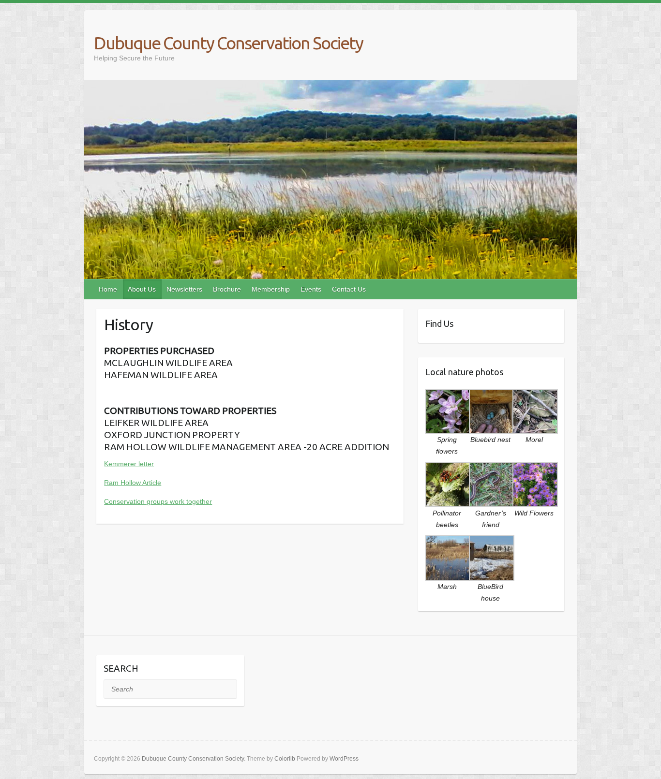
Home (108, 289)
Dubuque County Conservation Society (228, 43)
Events (310, 289)
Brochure (227, 289)
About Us (142, 289)
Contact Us (349, 289)
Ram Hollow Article (132, 482)
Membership (271, 289)
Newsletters (184, 289)
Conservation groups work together (158, 501)
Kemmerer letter (129, 464)
